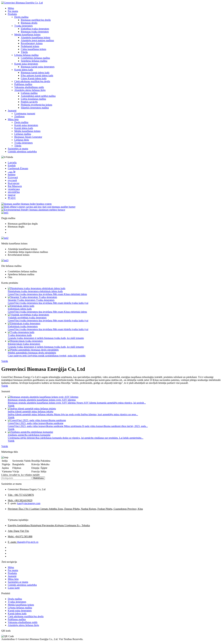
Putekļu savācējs (29, 101)
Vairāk (4, 361)
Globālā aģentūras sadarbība (22, 151)
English (12, 165)
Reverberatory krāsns (32, 43)
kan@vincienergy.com (28, 503)
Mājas (11, 8)
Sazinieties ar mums (18, 148)
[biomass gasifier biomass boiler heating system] (26, 203)
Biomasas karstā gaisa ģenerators (37, 66)
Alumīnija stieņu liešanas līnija (30, 90)
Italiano (11, 174)
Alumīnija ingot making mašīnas (37, 40)
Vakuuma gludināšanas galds (29, 87)
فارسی (11, 171)
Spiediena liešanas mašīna (34, 60)
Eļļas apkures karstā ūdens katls (37, 75)
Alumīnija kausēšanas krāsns (35, 37)
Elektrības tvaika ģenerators (35, 28)
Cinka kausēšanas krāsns (33, 49)
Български (13, 183)
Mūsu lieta (13, 119)
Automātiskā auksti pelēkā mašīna (38, 96)
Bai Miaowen (15, 186)
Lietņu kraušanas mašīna (33, 98)
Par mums (13, 11)
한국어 (12, 198)
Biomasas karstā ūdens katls (35, 72)
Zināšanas (19, 116)
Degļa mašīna (21, 122)
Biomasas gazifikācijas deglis (36, 20)
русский (12, 180)
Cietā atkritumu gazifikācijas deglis (32, 81)
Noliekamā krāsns (30, 46)
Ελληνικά (13, 177)
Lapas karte (14, 587)
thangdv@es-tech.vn (27, 542)
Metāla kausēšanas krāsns (27, 34)
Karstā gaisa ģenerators (26, 63)
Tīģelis (24, 52)
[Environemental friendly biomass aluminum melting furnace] (33, 209)
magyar (11, 195)
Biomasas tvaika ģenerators (35, 31)
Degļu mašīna (21, 17)
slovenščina (14, 192)
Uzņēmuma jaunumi (24, 113)
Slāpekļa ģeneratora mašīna (35, 107)
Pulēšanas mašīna (23, 84)
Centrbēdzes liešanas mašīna (35, 58)
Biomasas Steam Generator (28, 137)
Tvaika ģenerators (23, 25)
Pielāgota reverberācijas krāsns (36, 104)
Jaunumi (12, 110)
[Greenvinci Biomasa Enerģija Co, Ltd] (22, 2)
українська (14, 189)
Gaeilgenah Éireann (18, 168)
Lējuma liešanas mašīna (26, 55)
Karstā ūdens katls (23, 69)
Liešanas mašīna (29, 93)
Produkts (12, 14)
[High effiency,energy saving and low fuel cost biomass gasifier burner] (38, 206)
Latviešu (12, 162)
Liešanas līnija (21, 139)
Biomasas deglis (29, 22)
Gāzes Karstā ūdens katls (33, 78)
